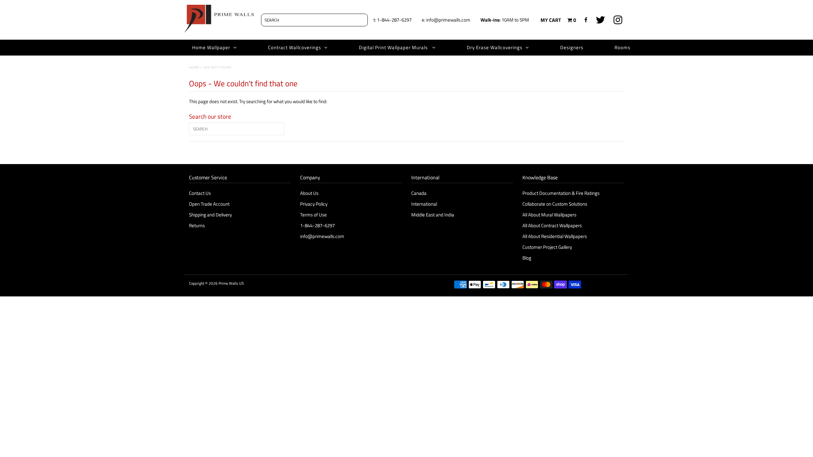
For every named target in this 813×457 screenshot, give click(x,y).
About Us (309, 193)
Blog (526, 258)
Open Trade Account (209, 204)
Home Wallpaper (211, 47)
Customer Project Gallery (547, 247)
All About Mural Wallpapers (549, 214)
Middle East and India (432, 214)
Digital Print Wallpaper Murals (394, 47)
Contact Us (200, 193)
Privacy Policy (313, 204)
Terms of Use (313, 214)
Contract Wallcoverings (294, 47)
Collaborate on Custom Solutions (554, 204)
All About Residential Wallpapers (554, 236)
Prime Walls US (231, 283)
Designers (571, 47)
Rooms (622, 47)
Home (194, 67)
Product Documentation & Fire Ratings (561, 193)
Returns (197, 225)
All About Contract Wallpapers (552, 225)
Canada (419, 193)
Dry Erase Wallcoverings (494, 47)
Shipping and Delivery (210, 214)
